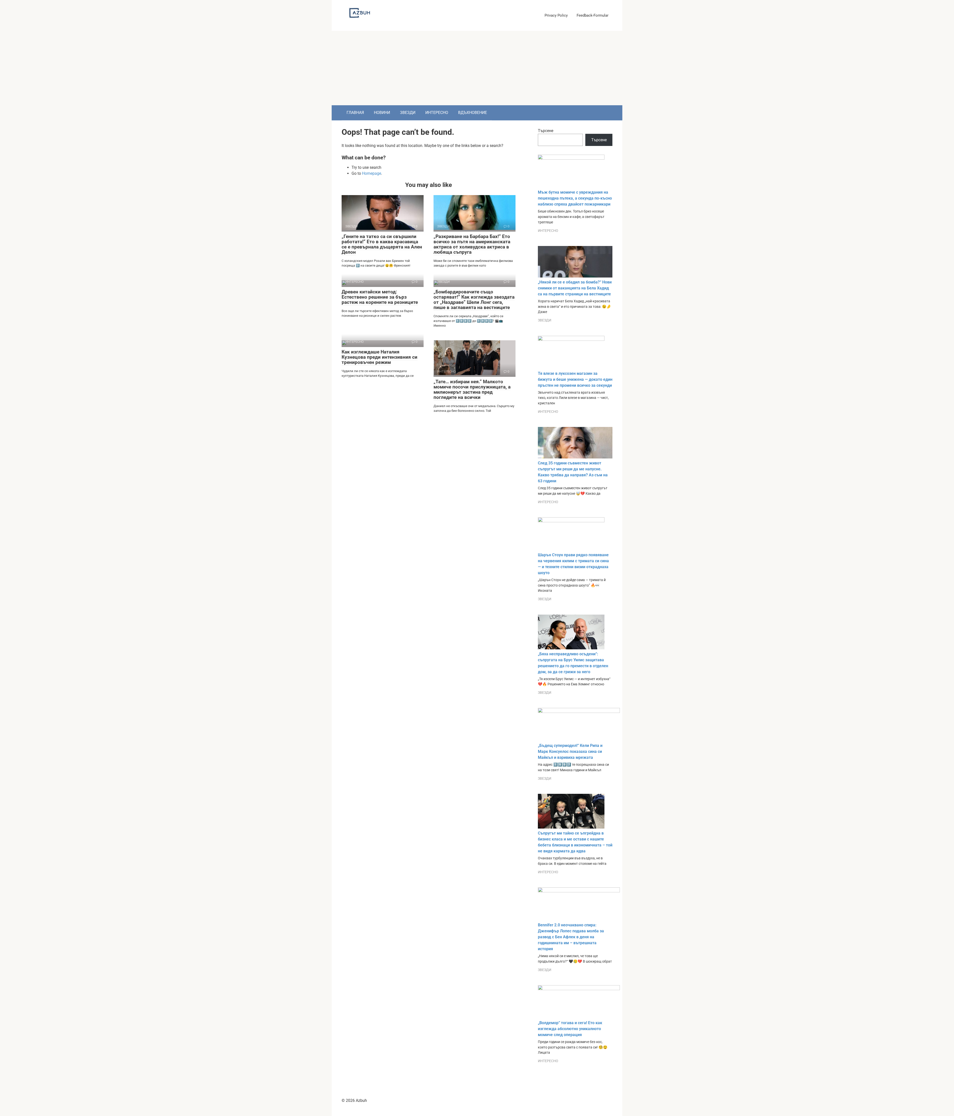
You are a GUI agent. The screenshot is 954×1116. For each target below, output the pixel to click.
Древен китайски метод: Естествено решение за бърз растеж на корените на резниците (380, 297)
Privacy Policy (556, 15)
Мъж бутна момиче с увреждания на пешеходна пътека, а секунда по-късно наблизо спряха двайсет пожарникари (575, 198)
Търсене (545, 130)
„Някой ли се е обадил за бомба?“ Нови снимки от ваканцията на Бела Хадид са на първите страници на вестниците (575, 288)
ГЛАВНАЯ (355, 112)
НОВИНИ (382, 112)
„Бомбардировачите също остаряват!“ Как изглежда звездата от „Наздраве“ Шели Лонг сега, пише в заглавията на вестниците (474, 299)
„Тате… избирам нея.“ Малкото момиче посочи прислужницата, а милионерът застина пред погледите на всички (472, 389)
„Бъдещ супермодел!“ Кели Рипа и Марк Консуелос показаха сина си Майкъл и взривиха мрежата (570, 751)
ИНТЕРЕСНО (436, 112)
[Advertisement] (477, 68)
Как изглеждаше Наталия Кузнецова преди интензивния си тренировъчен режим (379, 357)
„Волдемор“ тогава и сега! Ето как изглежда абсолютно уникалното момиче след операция (570, 1028)
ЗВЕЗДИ (407, 112)
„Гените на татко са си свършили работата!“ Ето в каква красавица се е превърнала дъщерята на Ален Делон (382, 244)
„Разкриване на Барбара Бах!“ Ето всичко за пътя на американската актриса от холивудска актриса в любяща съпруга (472, 244)
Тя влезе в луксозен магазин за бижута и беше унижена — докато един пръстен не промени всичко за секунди (575, 379)
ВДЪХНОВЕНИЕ (472, 112)
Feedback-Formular (592, 15)
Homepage (371, 173)
